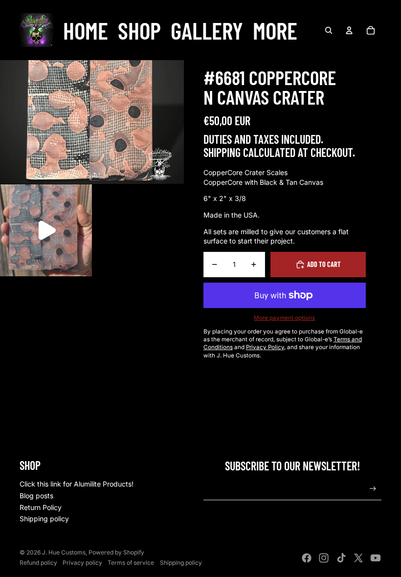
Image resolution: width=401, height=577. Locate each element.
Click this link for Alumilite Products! (77, 484)
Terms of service (131, 562)
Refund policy (38, 562)
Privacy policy (82, 562)
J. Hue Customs (64, 552)
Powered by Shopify (116, 552)
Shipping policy (44, 518)
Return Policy (41, 507)
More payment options (284, 317)
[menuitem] (85, 30)
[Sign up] (372, 488)
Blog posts (36, 495)
